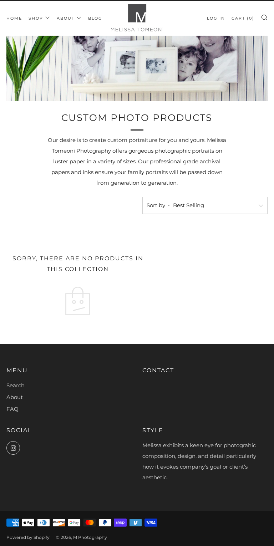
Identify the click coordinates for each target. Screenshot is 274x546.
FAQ (12, 408)
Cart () (243, 18)
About (66, 18)
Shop (36, 18)
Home (14, 18)
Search (15, 385)
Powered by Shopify (28, 537)
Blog (95, 18)
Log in (216, 18)
